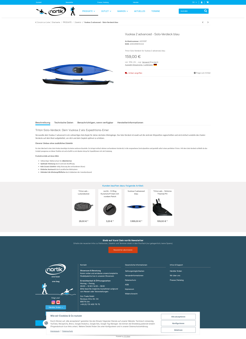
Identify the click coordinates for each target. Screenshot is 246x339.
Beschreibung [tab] (42, 122)
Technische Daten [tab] (63, 122)
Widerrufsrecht (131, 294)
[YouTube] (58, 302)
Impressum (55, 331)
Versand (145, 62)
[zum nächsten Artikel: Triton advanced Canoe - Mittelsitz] (208, 22)
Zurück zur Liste (43, 22)
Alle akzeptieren (178, 317)
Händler (136, 2)
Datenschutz (67, 331)
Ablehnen (178, 330)
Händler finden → (56, 307)
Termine (155, 11)
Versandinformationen (134, 275)
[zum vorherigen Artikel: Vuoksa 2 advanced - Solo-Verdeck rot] (202, 22)
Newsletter (69, 2)
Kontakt (39, 2)
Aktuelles (139, 11)
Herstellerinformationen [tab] (130, 122)
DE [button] (193, 2)
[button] (201, 2)
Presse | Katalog (103, 2)
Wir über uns (175, 275)
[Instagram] (53, 302)
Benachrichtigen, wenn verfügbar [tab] (95, 122)
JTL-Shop (127, 336)
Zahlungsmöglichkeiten (134, 271)
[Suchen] (206, 11)
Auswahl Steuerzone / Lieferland (139, 65)
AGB (127, 284)
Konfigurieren (178, 323)
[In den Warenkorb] (37, 30)
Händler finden (176, 271)
